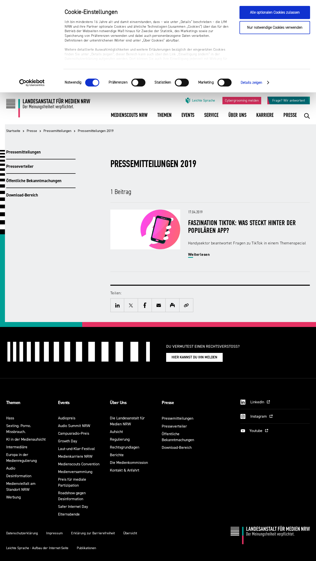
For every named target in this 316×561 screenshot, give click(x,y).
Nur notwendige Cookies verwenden (274, 27)
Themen (13, 403)
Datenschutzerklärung (22, 533)
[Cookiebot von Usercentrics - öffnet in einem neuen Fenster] (32, 82)
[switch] (138, 82)
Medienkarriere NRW (75, 456)
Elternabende (69, 514)
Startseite (13, 131)
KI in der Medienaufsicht (26, 439)
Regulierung (120, 439)
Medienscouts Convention (78, 464)
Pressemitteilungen (57, 131)
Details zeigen (251, 82)
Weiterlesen (199, 254)
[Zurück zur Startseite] (48, 109)
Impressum (54, 533)
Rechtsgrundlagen (124, 447)
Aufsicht (116, 431)
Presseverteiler (20, 166)
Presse (32, 131)
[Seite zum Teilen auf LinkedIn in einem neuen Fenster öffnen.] (117, 305)
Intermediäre (16, 447)
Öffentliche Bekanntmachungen (33, 180)
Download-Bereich (22, 195)
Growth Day (67, 441)
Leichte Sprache (203, 100)
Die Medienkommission (129, 462)
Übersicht (130, 533)
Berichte (117, 454)
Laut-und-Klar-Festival (76, 448)
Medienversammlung (75, 471)
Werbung (13, 497)
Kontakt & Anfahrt (124, 470)
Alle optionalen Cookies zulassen (275, 12)
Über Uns (118, 403)
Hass (10, 418)
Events (64, 403)
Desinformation (18, 475)
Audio (10, 468)
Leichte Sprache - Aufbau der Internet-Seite (37, 548)
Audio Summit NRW (74, 425)
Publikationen (86, 548)
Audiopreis (66, 418)
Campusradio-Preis (73, 433)
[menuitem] (129, 118)
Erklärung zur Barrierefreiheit (93, 533)
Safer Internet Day (73, 506)
